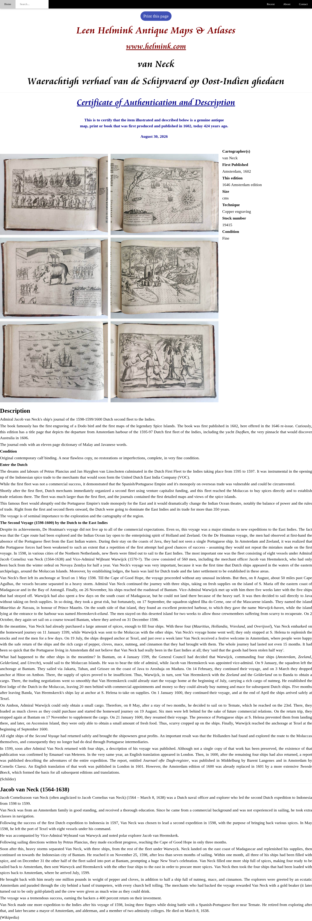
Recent (271, 4)
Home (7, 4)
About (286, 4)
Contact (303, 4)
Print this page (156, 16)
